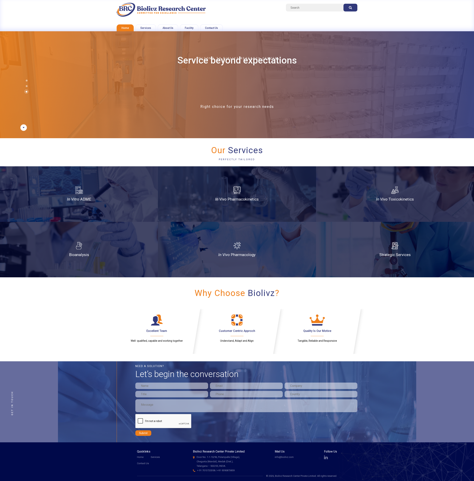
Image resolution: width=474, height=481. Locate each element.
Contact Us (211, 27)
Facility (189, 27)
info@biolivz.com (284, 457)
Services (145, 27)
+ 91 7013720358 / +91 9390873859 (216, 470)
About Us (168, 27)
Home (125, 27)
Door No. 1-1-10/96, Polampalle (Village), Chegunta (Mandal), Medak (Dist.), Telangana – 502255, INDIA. (218, 461)
